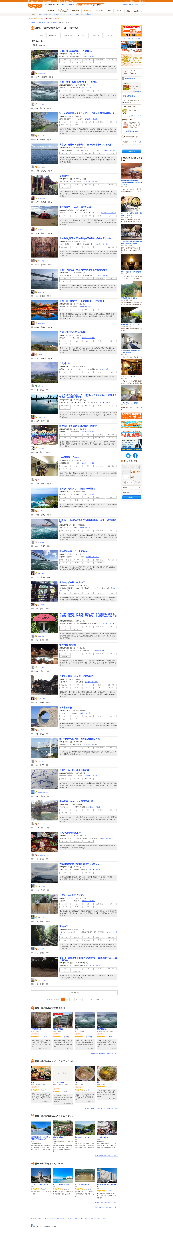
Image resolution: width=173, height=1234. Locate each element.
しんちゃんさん (42, 886)
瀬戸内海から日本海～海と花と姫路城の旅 (79, 739)
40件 (88, 1090)
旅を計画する (130, 78)
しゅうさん (41, 761)
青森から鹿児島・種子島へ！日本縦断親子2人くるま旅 (85, 144)
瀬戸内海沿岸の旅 (67, 645)
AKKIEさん (41, 292)
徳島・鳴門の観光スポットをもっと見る (105, 1053)
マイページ (142, 4)
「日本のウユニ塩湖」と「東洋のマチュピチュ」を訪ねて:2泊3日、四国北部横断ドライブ (87, 396)
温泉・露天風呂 (61, 1218)
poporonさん (41, 73)
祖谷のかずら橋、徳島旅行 (72, 582)
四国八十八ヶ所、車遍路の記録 (74, 770)
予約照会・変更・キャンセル (130, 4)
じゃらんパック (63, 10)
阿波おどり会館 (58, 1029)
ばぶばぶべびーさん (43, 855)
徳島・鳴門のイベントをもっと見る (106, 1156)
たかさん (40, 386)
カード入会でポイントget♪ (131, 38)
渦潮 (76, 1029)
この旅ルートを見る (88, 56)
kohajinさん (41, 542)
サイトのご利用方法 (129, 1)
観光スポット (53, 35)
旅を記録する (130, 96)
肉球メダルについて (136, 115)
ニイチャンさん (42, 823)
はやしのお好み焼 (58, 1082)
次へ (90, 999)
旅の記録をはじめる (131, 131)
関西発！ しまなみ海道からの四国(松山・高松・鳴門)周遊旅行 (87, 521)
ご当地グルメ (67, 35)
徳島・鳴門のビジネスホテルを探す (106, 1207)
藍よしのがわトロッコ (82, 1137)
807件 (110, 1036)
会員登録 (71, 5)
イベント (96, 35)
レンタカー (99, 11)
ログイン (64, 5)
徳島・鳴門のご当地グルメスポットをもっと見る (102, 1108)
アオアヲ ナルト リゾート (61, 1184)
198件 (88, 1189)
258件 (66, 1189)
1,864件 (45, 1036)
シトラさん (41, 448)
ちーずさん (41, 511)
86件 (110, 1191)
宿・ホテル (81, 35)
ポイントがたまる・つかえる (38, 18)
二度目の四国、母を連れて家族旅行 (76, 676)
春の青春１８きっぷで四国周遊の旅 (76, 801)
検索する (132, 151)
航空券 (110, 10)
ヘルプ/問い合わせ (140, 1)
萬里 (98, 1082)
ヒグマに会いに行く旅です (72, 895)
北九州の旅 (64, 363)
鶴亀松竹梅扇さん (43, 792)
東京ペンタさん (42, 323)
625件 (66, 1036)
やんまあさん (42, 980)
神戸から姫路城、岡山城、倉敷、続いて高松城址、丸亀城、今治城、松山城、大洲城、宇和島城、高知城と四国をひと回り (88, 616)
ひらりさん (41, 104)
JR (76, 1218)
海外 (128, 10)
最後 (97, 999)
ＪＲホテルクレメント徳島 (39, 1184)
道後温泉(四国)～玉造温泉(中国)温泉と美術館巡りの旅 (85, 238)
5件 (110, 1087)
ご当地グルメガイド (58, 14)
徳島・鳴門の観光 (51, 22)
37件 (66, 1091)
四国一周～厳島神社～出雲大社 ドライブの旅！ (82, 301)
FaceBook (135, 455)
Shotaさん (41, 636)
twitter (128, 455)
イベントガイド (69, 14)
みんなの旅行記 (87, 14)
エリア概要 (39, 35)
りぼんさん (41, 949)
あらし (33, 1082)
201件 (44, 1189)
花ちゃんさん (42, 917)
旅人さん (40, 479)
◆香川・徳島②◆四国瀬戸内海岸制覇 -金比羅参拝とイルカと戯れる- (88, 959)
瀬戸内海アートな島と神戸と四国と (76, 207)
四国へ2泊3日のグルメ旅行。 (73, 332)
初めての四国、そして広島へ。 (74, 551)
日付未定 (138, 472)
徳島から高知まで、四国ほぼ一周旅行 (77, 488)
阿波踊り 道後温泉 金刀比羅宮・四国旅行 (79, 426)
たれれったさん (42, 417)
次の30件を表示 (74, 993)
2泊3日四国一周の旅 (69, 457)
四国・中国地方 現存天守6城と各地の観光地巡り (83, 269)
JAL (79, 1218)
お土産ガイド (78, 14)
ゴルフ (119, 10)
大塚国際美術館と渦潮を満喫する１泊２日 (79, 864)
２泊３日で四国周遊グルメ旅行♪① (75, 51)
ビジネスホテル (51, 1218)
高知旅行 (63, 926)
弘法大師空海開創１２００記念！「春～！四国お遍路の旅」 (88, 113)
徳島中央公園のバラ (59, 1137)
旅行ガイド (42, 14)
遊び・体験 (75, 11)
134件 (44, 1090)
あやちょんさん (42, 573)
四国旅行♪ (64, 176)
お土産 (110, 35)
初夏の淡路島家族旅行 (70, 832)
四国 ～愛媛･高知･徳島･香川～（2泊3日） (79, 82)
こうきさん (41, 667)
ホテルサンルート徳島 (82, 1184)
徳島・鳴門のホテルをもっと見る (107, 1203)
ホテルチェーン (42, 1218)
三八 (76, 1082)
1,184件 (89, 1036)
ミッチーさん (42, 135)
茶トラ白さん (42, 261)
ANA (81, 1218)
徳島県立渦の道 (102, 1029)
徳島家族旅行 (65, 707)
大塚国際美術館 (36, 1029)
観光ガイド (49, 14)
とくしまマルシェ (102, 1137)
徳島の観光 (42, 22)
